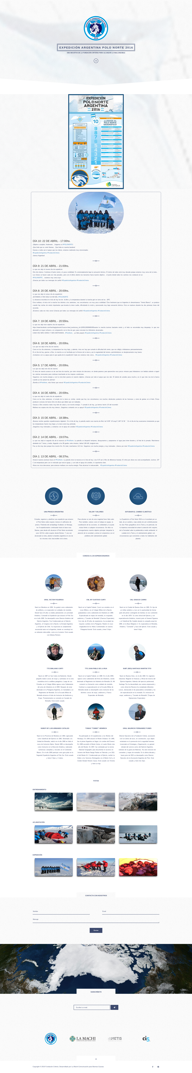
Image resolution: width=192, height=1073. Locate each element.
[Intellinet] (146, 1041)
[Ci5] (83, 1041)
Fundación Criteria (51, 1066)
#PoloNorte (68, 333)
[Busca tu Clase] (115, 1041)
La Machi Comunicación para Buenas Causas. (88, 1066)
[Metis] (51, 1041)
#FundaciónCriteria (53, 253)
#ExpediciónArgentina (40, 253)
